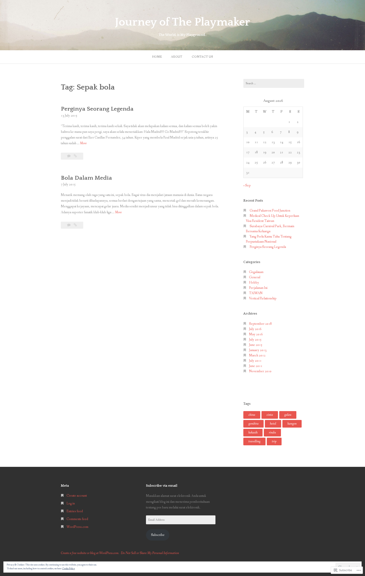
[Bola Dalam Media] (75, 225)
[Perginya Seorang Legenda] (75, 156)
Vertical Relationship (262, 298)
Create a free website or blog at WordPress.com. (90, 553)
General (254, 277)
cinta (270, 415)
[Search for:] (273, 83)
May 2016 (256, 334)
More (83, 143)
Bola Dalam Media (86, 178)
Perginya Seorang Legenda (97, 109)
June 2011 (255, 366)
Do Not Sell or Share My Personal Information (150, 553)
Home (157, 57)
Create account (77, 495)
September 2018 (260, 324)
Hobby (254, 282)
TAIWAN (256, 293)
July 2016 (255, 329)
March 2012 (257, 355)
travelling (254, 441)
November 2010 (260, 371)
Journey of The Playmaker (182, 22)
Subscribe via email (161, 486)
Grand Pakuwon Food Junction (270, 210)
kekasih (252, 432)
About (176, 57)
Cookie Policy (68, 568)
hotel (273, 423)
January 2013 (258, 350)
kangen (292, 423)
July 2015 (255, 339)
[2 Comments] (69, 156)
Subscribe (158, 535)
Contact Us (202, 57)
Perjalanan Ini (258, 288)
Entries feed (75, 511)
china (251, 415)
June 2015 (255, 345)
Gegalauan (256, 272)
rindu (272, 432)
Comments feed (77, 519)
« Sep (247, 185)
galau (287, 415)
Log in (71, 503)
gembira (253, 423)
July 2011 (255, 361)
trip (274, 441)
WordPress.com (77, 527)
